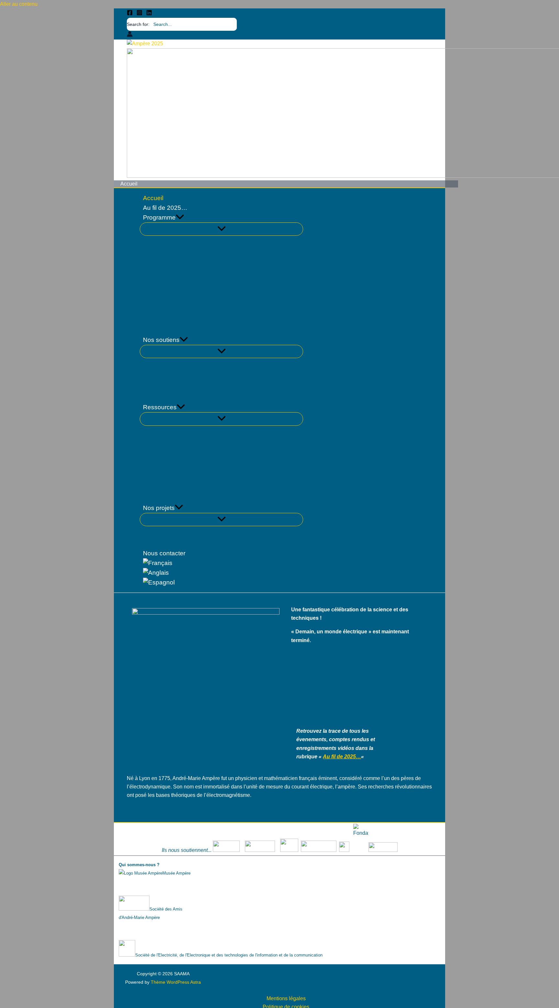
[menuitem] (221, 563)
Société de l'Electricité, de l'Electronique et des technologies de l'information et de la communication (229, 955)
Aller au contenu (19, 4)
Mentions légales (286, 998)
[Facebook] (130, 14)
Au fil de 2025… (342, 756)
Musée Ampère (176, 873)
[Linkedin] (149, 14)
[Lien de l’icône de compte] (130, 35)
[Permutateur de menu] (221, 229)
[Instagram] (139, 14)
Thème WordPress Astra (176, 982)
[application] (180, 217)
